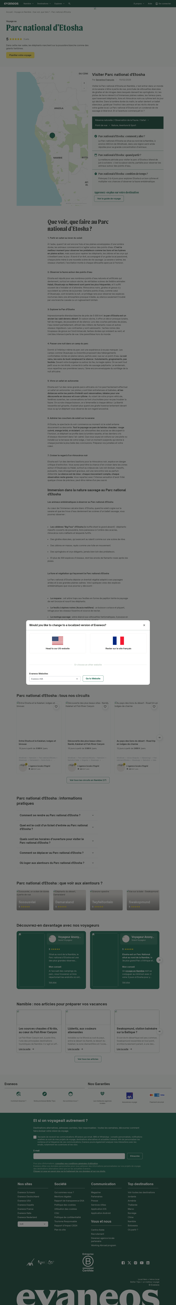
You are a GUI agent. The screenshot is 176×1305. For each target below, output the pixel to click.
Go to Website (93, 678)
